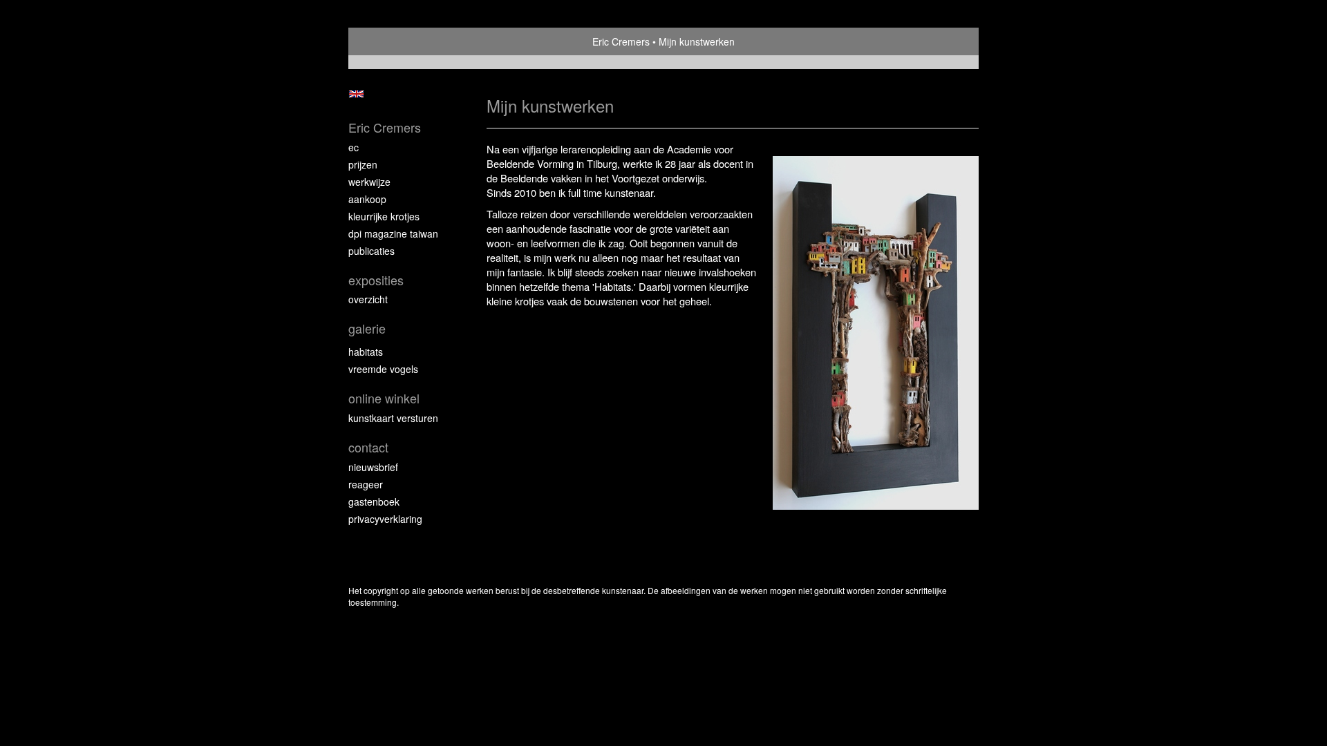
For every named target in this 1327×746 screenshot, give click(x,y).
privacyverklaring (385, 519)
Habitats (365, 351)
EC (353, 147)
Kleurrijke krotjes (384, 216)
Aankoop (367, 199)
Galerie (367, 328)
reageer (365, 484)
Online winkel (384, 398)
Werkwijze (369, 182)
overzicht (368, 299)
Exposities (376, 280)
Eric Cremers (621, 41)
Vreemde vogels (383, 369)
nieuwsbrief (373, 467)
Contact (368, 447)
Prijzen (362, 164)
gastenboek (373, 501)
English (356, 94)
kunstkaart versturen (393, 418)
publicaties (371, 251)
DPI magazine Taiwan (393, 233)
